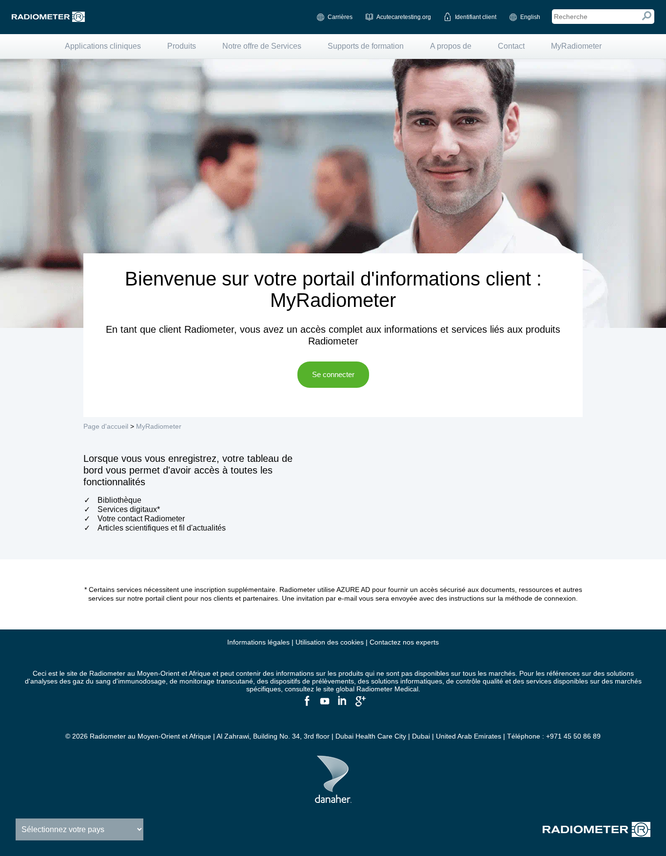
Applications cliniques (103, 46)
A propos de (450, 46)
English (530, 17)
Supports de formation (366, 46)
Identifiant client (475, 17)
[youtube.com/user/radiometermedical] (324, 705)
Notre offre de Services (261, 46)
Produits (181, 46)
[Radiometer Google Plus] (359, 705)
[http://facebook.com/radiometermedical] (306, 705)
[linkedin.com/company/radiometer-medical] (342, 705)
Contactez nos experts (404, 642)
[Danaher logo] (333, 799)
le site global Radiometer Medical (367, 689)
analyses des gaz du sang (70, 681)
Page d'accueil (105, 426)
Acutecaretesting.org (403, 17)
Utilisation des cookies (329, 642)
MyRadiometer (576, 46)
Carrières (340, 17)
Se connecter (333, 374)
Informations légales (258, 642)
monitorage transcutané (216, 681)
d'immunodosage (139, 681)
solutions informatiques (406, 681)
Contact (511, 46)
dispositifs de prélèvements (312, 681)
